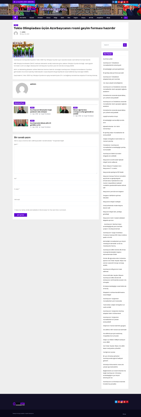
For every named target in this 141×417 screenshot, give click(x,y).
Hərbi (62, 17)
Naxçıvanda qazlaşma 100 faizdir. (113, 172)
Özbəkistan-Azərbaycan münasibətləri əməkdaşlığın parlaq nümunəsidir (114, 147)
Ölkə (68, 17)
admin (23, 32)
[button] (121, 18)
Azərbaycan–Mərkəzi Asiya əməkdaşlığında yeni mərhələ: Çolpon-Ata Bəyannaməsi (112, 226)
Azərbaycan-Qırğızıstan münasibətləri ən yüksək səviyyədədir (111, 319)
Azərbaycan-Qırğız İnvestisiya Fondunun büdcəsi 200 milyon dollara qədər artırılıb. (115, 235)
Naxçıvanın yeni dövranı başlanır (113, 192)
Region (76, 17)
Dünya (48, 17)
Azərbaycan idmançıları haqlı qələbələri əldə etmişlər (41, 111)
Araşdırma (100, 17)
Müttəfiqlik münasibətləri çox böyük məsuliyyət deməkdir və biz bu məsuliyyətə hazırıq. (114, 243)
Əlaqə (108, 17)
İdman (16, 25)
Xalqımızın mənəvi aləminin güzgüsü (114, 326)
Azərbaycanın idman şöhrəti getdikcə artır (40, 124)
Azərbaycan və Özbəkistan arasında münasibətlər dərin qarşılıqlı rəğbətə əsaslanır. (115, 104)
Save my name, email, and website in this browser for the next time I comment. (41, 210)
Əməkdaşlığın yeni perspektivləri (113, 69)
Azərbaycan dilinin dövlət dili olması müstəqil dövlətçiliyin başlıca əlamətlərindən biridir (114, 252)
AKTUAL (91, 17)
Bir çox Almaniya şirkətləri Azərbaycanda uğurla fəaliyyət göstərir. (113, 358)
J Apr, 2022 (34, 114)
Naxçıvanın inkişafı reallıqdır (112, 202)
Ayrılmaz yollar (108, 59)
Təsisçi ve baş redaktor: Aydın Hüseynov (23, 413)
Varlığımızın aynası (109, 352)
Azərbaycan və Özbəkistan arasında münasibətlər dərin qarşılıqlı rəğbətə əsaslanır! (115, 89)
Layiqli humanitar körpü (110, 116)
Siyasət (32, 17)
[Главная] (15, 18)
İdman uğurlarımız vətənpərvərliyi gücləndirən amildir (83, 112)
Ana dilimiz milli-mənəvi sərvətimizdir (115, 330)
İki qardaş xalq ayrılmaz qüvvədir (113, 73)
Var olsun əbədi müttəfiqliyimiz (113, 83)
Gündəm (40, 17)
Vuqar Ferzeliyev (45, 114)
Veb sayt (17, 199)
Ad (15, 178)
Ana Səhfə (23, 17)
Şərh (16, 144)
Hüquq (83, 17)
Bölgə (55, 17)
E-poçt (17, 189)
